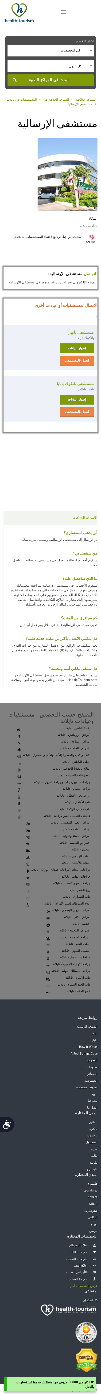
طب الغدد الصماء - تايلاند (74, 984)
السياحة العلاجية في (56, 99)
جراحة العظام (78, 1279)
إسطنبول (91, 1142)
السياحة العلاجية (86, 99)
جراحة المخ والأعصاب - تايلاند (71, 883)
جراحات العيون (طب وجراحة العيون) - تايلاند (61, 782)
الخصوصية (90, 1080)
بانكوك (93, 1129)
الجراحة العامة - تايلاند (76, 937)
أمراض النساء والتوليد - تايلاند (71, 836)
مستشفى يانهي (80, 332)
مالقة (94, 1155)
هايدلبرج (92, 1169)
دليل (94, 1040)
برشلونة (92, 1135)
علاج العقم (80, 1265)
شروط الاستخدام (87, 1087)
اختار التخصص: (84, 41)
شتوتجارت (90, 1210)
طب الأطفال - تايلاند (77, 802)
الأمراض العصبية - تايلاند (74, 843)
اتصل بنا (92, 1107)
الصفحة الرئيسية (87, 1026)
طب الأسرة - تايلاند (78, 977)
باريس (93, 1231)
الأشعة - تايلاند (81, 924)
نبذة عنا (93, 1100)
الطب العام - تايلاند (78, 944)
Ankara (92, 1197)
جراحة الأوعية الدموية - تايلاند (71, 964)
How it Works (88, 1047)
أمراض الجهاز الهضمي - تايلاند (71, 910)
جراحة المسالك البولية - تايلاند (70, 971)
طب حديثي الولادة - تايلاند (73, 809)
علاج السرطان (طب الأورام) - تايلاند (67, 903)
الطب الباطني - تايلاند (76, 762)
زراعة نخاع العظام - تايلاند (73, 795)
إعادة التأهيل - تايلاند (77, 728)
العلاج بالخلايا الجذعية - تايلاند (71, 768)
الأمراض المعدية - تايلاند (74, 930)
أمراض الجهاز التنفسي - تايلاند (70, 822)
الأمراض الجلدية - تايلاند (75, 748)
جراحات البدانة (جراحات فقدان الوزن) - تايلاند (60, 869)
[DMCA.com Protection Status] (86, 1360)
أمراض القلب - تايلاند (76, 829)
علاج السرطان (78, 1245)
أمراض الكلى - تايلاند (76, 917)
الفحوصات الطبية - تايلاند (74, 775)
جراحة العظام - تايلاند (76, 788)
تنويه (94, 1094)
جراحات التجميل (76, 1259)
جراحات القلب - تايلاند (76, 876)
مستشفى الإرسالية (80, 104)
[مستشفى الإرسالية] (67, 173)
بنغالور (93, 1122)
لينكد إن (88, 1300)
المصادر (92, 1074)
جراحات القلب (78, 1252)
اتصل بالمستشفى (77, 360)
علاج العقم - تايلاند (78, 991)
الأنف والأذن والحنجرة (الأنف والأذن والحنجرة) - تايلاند (56, 755)
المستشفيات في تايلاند (22, 99)
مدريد (93, 1149)
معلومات (91, 1067)
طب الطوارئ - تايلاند (76, 896)
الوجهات (92, 1060)
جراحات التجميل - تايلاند (74, 957)
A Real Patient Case (84, 1053)
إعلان (93, 1033)
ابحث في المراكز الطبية (49, 80)
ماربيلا (93, 1162)
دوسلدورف (90, 1190)
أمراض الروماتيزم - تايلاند (74, 735)
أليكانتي (92, 1217)
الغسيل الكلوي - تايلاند (76, 950)
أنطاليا (93, 1204)
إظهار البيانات (77, 348)
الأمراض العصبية (76, 1272)
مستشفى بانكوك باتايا (75, 383)
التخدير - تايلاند (80, 849)
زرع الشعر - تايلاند (78, 890)
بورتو (94, 1224)
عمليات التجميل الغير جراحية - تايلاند (66, 816)
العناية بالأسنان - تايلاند (75, 863)
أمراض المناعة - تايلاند (75, 741)
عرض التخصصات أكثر (83, 1286)
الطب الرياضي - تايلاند (75, 856)
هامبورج (92, 1183)
